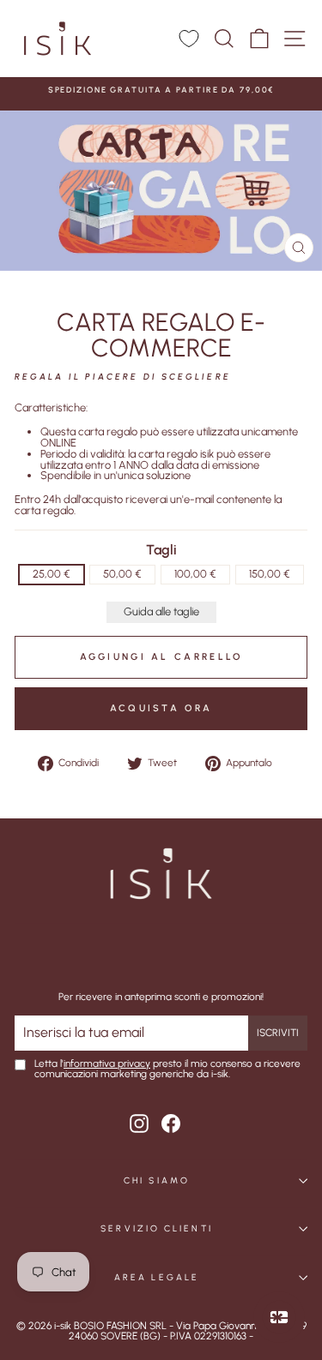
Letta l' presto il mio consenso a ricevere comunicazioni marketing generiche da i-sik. (167, 1069)
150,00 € (269, 573)
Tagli (161, 550)
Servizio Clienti (156, 1228)
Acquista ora (161, 708)
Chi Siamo (157, 1180)
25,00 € (51, 573)
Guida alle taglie (161, 611)
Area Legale (156, 1277)
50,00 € (122, 573)
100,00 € (195, 573)
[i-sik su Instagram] (139, 1123)
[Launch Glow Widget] (279, 1317)
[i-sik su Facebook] (170, 1123)
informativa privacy (107, 1063)
